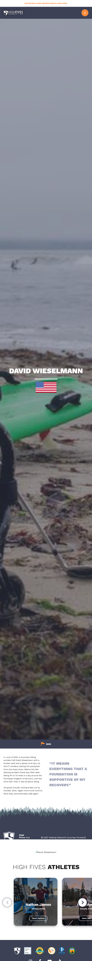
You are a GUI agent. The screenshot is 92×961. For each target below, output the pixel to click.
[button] (7, 903)
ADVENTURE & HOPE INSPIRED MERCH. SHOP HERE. (46, 3)
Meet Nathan (38, 918)
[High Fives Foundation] (13, 12)
